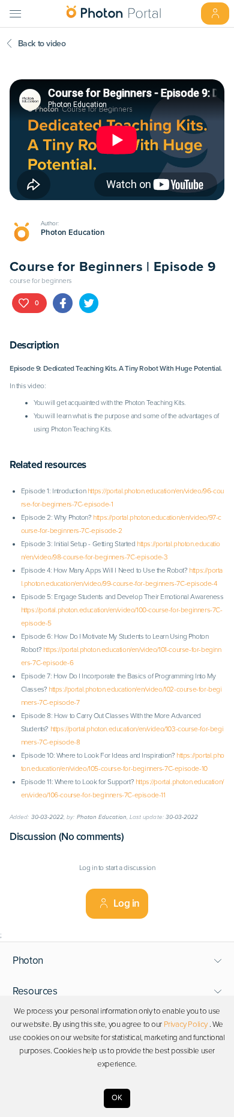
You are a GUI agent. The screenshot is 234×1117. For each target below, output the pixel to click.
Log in (126, 903)
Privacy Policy (186, 1024)
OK (117, 1098)
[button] (117, 961)
